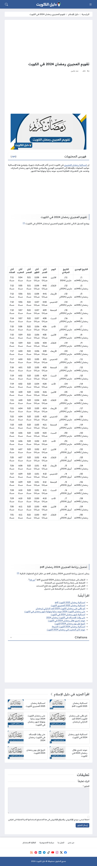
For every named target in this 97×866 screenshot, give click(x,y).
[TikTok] (48, 852)
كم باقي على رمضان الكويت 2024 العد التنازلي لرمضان (60, 608)
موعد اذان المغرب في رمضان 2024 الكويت (66, 629)
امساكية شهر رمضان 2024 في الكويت (68, 614)
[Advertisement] (48, 40)
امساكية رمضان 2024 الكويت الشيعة (68, 626)
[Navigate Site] (91, 4)
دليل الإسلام (73, 14)
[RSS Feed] (31, 852)
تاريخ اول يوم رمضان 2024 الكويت (69, 623)
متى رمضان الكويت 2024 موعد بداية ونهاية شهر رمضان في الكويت (54, 611)
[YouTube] (52, 852)
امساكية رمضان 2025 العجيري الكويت (68, 605)
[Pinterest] (36, 852)
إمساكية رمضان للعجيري (75, 165)
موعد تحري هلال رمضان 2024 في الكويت (66, 620)
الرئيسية (85, 14)
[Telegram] (44, 852)
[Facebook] (65, 852)
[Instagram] (57, 852)
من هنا (32, 579)
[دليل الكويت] (48, 4)
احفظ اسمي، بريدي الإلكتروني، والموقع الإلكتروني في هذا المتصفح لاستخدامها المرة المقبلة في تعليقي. (48, 819)
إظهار (13, 156)
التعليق (86, 786)
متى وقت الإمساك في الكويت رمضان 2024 (65, 617)
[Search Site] (6, 4)
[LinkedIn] (40, 852)
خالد (84, 71)
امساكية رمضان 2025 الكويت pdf (70, 602)
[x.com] (61, 852)
